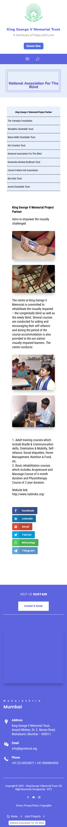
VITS (49, 789)
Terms (19, 805)
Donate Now (34, 46)
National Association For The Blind (25, 153)
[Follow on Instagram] (39, 797)
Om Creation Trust (16, 145)
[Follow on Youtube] (33, 797)
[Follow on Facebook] (28, 797)
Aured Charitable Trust (19, 186)
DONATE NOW (33, 606)
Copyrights (45, 805)
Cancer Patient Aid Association (23, 170)
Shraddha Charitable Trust (20, 129)
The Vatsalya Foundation (20, 120)
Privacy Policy (31, 805)
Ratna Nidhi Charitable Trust (21, 137)
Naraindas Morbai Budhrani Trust (24, 162)
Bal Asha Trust (15, 178)
